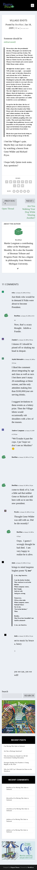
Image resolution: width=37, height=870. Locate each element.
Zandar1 (15, 340)
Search (5, 691)
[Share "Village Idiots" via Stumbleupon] (15, 186)
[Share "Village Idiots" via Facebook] (7, 182)
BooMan (19, 24)
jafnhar (8, 819)
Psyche (16, 512)
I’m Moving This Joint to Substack (14, 746)
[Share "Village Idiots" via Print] (22, 186)
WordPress (31, 867)
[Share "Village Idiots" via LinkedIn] (26, 182)
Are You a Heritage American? (13, 751)
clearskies (9, 809)
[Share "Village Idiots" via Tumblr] (19, 182)
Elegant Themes (15, 867)
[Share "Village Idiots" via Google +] (15, 182)
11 (16, 28)
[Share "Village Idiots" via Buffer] (30, 182)
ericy (13, 292)
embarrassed (9, 42)
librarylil (9, 798)
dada (13, 563)
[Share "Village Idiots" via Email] (19, 186)
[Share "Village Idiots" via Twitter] (11, 182)
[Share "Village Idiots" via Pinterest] (22, 182)
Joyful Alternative (18, 359)
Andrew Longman (18, 430)
